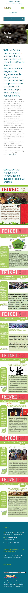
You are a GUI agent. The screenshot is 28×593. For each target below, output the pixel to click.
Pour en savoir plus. (18, 586)
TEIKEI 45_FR (12, 154)
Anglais (11, 1)
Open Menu (22, 8)
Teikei (8, 3)
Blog (20, 3)
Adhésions (14, 3)
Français (17, 1)
